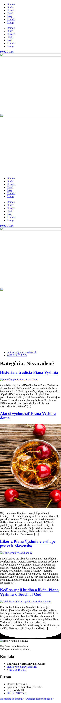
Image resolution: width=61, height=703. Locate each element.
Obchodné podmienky (12, 698)
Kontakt (11, 19)
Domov (11, 4)
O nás (10, 7)
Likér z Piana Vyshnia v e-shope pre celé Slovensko (28, 543)
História (11, 10)
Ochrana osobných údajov (40, 698)
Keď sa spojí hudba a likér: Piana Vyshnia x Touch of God (29, 592)
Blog (9, 16)
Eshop (10, 22)
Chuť (10, 13)
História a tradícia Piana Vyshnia (29, 372)
